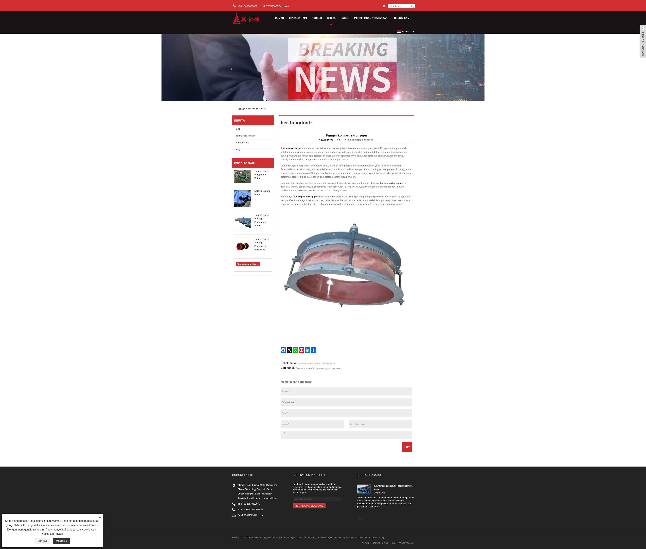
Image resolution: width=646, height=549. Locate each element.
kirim (407, 447)
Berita (331, 18)
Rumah (279, 18)
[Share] (313, 350)
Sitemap (376, 543)
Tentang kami (298, 18)
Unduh (345, 18)
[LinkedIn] (307, 350)
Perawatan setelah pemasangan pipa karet (318, 368)
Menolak (42, 540)
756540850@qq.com (277, 6)
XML (393, 543)
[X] (289, 350)
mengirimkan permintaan (370, 18)
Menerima (61, 540)
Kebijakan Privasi (52, 533)
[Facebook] (283, 350)
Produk (317, 18)
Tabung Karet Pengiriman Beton (261, 174)
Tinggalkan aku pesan (360, 139)
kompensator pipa (293, 148)
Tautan (365, 543)
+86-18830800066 (251, 504)
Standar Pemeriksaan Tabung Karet (316, 363)
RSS (386, 543)
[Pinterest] (301, 350)
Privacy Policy (406, 543)
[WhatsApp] (295, 350)
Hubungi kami (401, 18)
